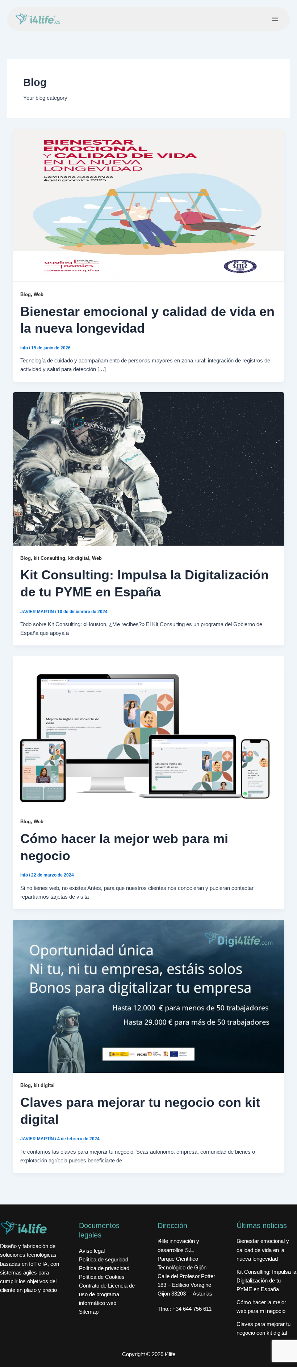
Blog (25, 294)
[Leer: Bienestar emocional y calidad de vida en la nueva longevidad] (149, 205)
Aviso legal (92, 1251)
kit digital (78, 558)
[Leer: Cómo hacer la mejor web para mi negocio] (149, 732)
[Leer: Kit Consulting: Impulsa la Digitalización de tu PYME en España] (149, 468)
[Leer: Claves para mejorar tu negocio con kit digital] (149, 996)
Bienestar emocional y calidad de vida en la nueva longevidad (263, 1249)
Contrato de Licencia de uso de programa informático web (107, 1294)
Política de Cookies (102, 1277)
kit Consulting (49, 558)
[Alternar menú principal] (275, 18)
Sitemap (89, 1312)
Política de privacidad (104, 1268)
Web (38, 294)
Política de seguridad (103, 1260)
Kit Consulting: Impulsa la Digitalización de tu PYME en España (266, 1280)
